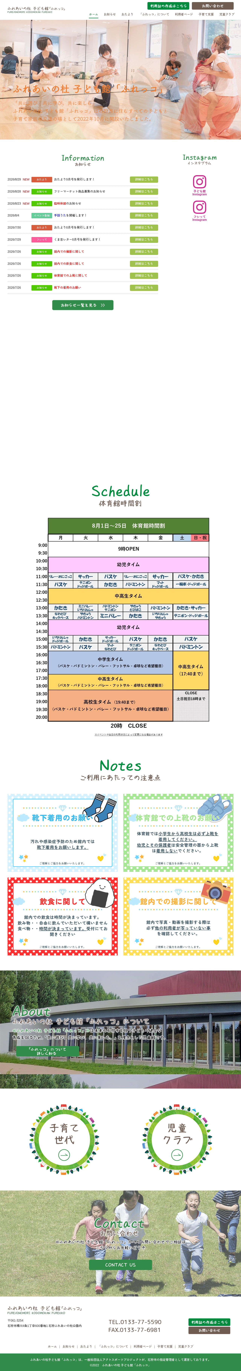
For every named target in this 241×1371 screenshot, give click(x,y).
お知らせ (110, 14)
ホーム (93, 14)
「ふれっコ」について (154, 14)
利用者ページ (184, 14)
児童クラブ (226, 14)
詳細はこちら (144, 179)
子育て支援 (206, 14)
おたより (127, 14)
